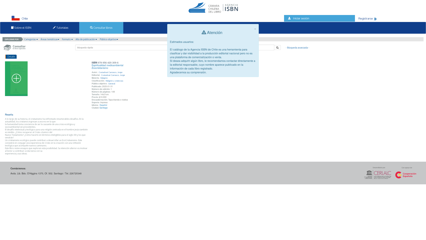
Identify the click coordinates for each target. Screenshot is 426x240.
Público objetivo (108, 39)
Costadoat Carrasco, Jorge (110, 72)
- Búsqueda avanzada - (297, 47)
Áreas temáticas (49, 39)
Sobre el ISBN (22, 27)
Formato (66, 39)
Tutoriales (62, 27)
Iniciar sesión (301, 18)
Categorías (30, 39)
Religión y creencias (114, 81)
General (111, 83)
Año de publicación (85, 39)
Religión (104, 78)
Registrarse (365, 18)
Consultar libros (102, 27)
